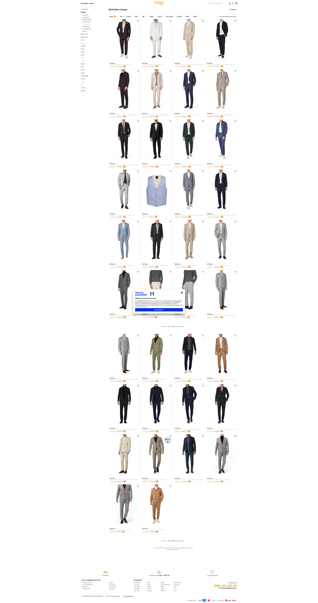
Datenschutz (85, 586)
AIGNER (162, 582)
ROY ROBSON (137, 582)
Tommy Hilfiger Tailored (165, 584)
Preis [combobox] (121, 16)
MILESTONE (136, 588)
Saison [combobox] (151, 16)
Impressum (111, 582)
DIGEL (148, 582)
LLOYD (148, 584)
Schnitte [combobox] (179, 16)
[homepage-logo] (159, 3)
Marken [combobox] (112, 16)
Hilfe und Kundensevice (87, 582)
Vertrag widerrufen (128, 596)
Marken (91, 3)
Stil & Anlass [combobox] (169, 16)
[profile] (233, 3)
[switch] (146, 16)
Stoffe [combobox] (187, 16)
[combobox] (218, 3)
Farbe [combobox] (136, 16)
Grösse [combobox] (129, 16)
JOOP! (175, 590)
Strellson (162, 588)
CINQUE (162, 586)
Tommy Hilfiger (137, 586)
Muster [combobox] (195, 16)
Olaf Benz (149, 586)
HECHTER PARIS (177, 582)
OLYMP (148, 588)
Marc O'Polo (136, 590)
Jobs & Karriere (112, 584)
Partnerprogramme (113, 586)
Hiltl (174, 588)
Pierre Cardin (176, 584)
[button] (144, 16)
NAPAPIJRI (163, 590)
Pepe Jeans (149, 590)
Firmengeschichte (86, 588)
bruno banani (136, 584)
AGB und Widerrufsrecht (87, 584)
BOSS (175, 586)
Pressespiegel (112, 588)
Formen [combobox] (160, 16)
